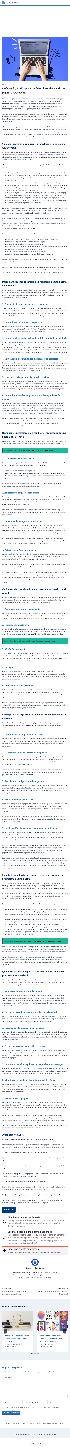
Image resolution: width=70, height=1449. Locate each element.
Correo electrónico (32, 1402)
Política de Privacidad (50, 1423)
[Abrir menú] (66, 2)
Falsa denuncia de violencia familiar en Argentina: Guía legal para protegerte (51, 1338)
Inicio (8, 1423)
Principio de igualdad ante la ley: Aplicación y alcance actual (53, 1291)
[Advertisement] (35, 19)
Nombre (6, 1402)
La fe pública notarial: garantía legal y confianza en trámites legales (14, 1291)
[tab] (31, 1353)
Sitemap (61, 1423)
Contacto (24, 1423)
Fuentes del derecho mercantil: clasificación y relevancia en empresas (17, 1338)
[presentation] (17, 1321)
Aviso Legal (15, 1423)
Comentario (7, 1377)
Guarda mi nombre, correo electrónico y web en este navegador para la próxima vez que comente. (32, 1407)
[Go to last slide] (5, 1331)
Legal (4, 85)
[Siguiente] (64, 1331)
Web (49, 1402)
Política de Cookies (35, 1423)
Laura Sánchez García (35, 1268)
